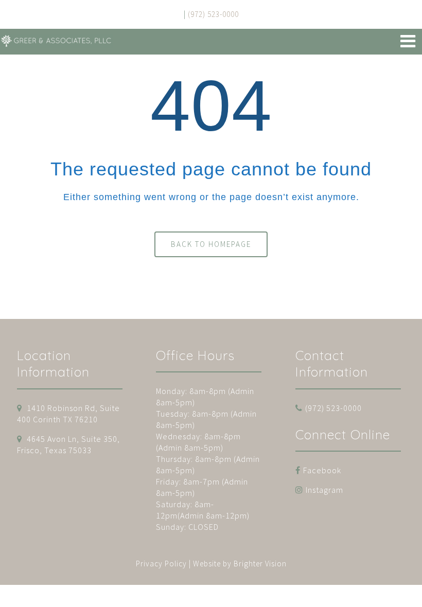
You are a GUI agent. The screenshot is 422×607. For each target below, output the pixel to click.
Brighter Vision (260, 563)
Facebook (322, 470)
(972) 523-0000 (333, 408)
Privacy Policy (161, 563)
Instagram (324, 490)
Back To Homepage (211, 244)
